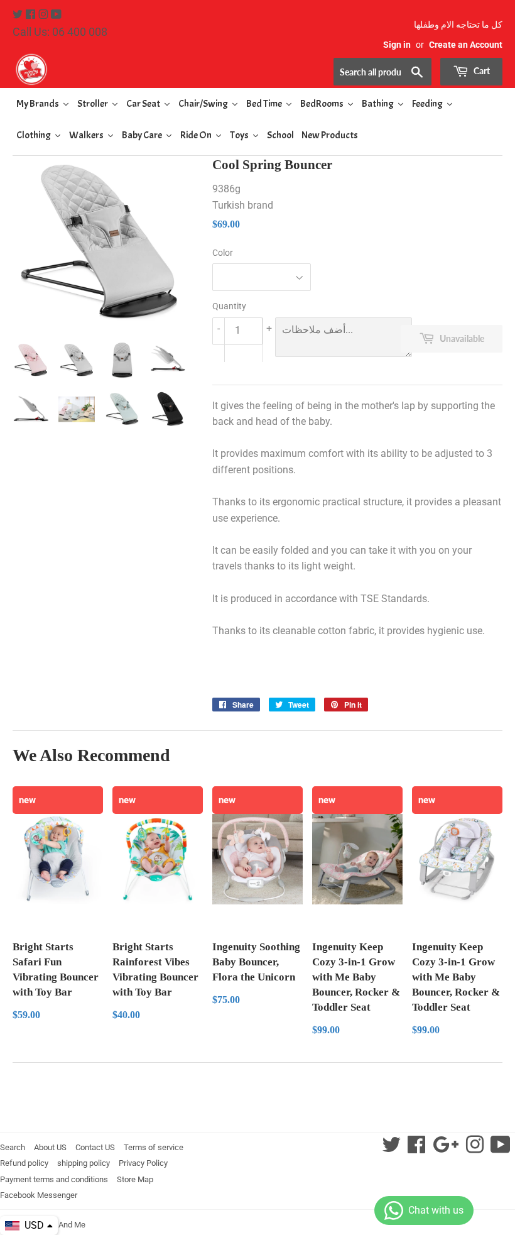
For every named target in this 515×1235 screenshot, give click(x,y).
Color (222, 253)
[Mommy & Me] (135, 69)
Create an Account (465, 45)
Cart (481, 70)
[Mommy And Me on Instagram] (44, 15)
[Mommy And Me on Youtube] (56, 15)
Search (12, 1147)
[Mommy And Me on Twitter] (19, 15)
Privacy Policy (143, 1163)
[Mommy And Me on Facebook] (31, 15)
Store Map (135, 1179)
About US (50, 1147)
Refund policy (24, 1163)
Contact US (95, 1147)
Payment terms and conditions (54, 1179)
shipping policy (83, 1163)
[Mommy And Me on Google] (445, 1149)
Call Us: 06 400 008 (60, 31)
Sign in (397, 45)
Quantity (229, 306)
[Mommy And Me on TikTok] (501, 1149)
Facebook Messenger (38, 1195)
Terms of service (153, 1147)
